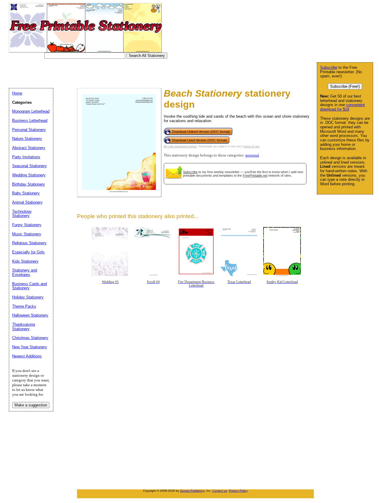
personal (252, 155)
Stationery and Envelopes (24, 272)
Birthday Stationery (28, 184)
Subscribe (190, 172)
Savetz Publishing (192, 490)
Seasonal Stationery (29, 166)
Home (17, 93)
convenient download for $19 (342, 107)
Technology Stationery (22, 213)
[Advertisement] (119, 72)
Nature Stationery (27, 138)
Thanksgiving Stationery (23, 326)
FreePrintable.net (255, 175)
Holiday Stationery (28, 297)
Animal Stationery (27, 202)
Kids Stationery (25, 261)
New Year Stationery (29, 347)
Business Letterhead (29, 120)
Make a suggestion (31, 405)
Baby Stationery (26, 193)
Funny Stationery (26, 225)
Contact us (219, 490)
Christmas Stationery (30, 338)
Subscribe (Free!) (345, 86)
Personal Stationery (29, 129)
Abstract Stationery (28, 148)
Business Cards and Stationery (29, 286)
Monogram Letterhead (30, 111)
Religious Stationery (29, 243)
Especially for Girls (28, 252)
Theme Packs (24, 306)
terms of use (251, 146)
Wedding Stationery (29, 175)
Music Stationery (26, 234)
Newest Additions (27, 356)
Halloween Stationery (30, 315)
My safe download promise (180, 146)
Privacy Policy (238, 490)
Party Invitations (26, 157)
